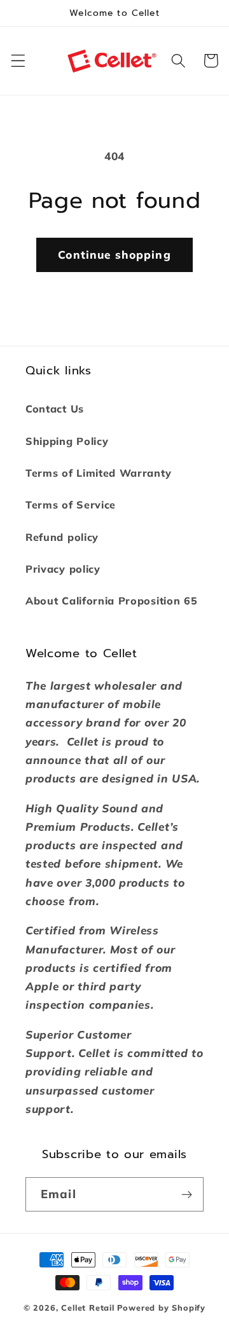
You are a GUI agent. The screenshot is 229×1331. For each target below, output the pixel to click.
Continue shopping (114, 254)
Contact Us (54, 408)
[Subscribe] (186, 1194)
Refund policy (62, 537)
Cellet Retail (87, 1307)
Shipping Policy (66, 441)
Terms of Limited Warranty (98, 473)
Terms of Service (70, 504)
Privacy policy (63, 569)
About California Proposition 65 (111, 600)
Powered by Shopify (161, 1307)
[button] (18, 60)
